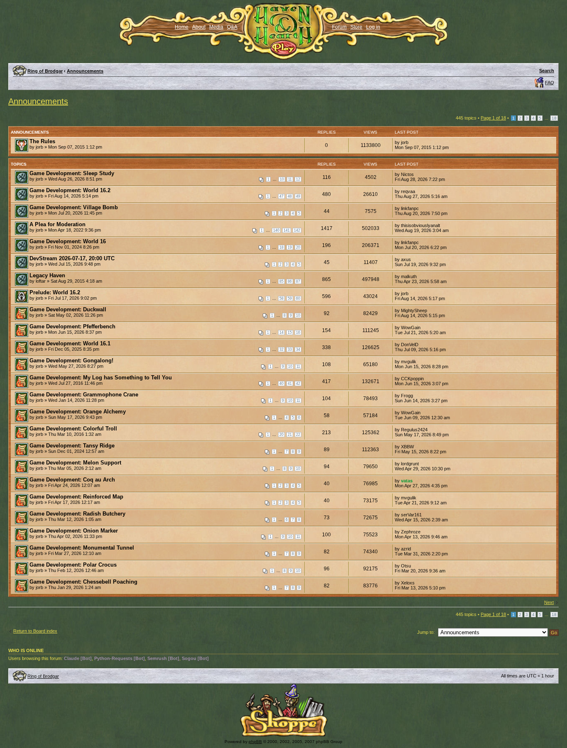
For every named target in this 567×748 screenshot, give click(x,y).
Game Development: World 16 (67, 241)
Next (549, 602)
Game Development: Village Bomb (73, 207)
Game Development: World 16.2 (69, 190)
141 (287, 230)
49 (298, 196)
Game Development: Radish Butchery (77, 514)
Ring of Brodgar (45, 70)
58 (281, 298)
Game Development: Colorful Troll (73, 428)
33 (290, 349)
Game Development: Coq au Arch (72, 480)
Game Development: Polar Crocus (73, 565)
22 (298, 435)
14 (281, 332)
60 (298, 298)
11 (290, 179)
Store (356, 27)
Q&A (232, 27)
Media (216, 27)
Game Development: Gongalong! (71, 360)
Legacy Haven (47, 275)
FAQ (549, 82)
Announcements (85, 70)
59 (290, 298)
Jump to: (426, 632)
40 (281, 383)
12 (298, 179)
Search (546, 70)
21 (290, 435)
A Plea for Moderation (57, 224)
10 (282, 179)
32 (281, 349)
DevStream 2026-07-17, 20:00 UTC (72, 258)
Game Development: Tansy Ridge (72, 445)
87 (298, 281)
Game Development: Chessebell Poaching (83, 582)
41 (290, 383)
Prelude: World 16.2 (54, 292)
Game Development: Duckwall (67, 309)
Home (181, 27)
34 (298, 349)
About (198, 27)
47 (281, 196)
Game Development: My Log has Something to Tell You (100, 377)
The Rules (42, 141)
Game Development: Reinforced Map (76, 497)
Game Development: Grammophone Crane (83, 394)
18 (554, 118)
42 (298, 383)
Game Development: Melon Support (75, 463)
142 (297, 230)
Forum (339, 27)
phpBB (255, 741)
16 (298, 332)
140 (276, 230)
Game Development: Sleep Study (71, 173)
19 (290, 247)
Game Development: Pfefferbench (72, 326)
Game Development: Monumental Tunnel (81, 548)
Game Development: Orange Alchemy (77, 411)
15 (290, 332)
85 (281, 281)
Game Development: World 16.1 (69, 343)
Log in (373, 27)
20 (298, 247)
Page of (493, 117)
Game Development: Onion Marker (73, 531)
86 (290, 281)
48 (290, 196)
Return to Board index (35, 630)
